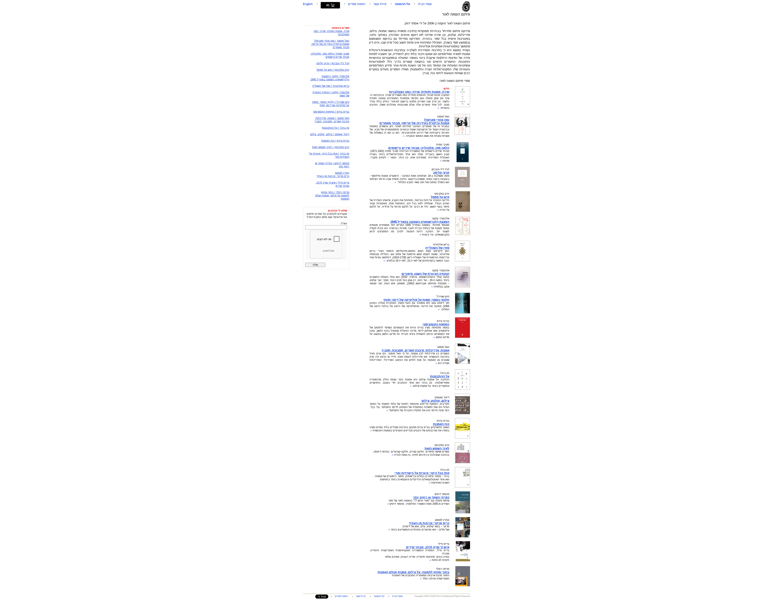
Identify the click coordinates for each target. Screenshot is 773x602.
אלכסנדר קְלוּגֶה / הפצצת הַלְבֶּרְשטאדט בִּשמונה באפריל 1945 (329, 78)
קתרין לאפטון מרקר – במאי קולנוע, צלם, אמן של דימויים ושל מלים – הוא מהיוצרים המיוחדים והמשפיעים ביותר (418, 524)
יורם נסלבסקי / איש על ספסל (332, 69)
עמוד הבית (425, 4)
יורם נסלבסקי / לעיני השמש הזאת (330, 147)
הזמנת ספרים (356, 4)
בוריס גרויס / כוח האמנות (335, 140)
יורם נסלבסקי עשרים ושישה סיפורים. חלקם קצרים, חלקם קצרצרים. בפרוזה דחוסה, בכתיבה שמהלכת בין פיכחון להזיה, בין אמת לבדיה (411, 450)
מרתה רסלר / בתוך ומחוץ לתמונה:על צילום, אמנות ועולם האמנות (332, 195)
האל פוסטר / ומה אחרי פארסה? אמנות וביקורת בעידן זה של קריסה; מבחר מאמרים (330, 44)
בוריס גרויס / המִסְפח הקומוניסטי (331, 111)
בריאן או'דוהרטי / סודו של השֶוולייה (330, 85)
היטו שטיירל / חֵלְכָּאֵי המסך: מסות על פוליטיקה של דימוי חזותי (330, 104)
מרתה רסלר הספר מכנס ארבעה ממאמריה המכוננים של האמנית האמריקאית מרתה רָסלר (413, 573)
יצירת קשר (380, 4)
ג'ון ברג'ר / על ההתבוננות (335, 127)
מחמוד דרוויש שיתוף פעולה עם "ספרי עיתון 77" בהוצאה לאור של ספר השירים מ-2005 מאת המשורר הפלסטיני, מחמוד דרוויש (418, 499)
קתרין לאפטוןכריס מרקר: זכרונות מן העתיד (333, 174)
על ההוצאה (402, 4)
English (308, 4)
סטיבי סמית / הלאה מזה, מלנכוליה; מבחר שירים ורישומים (329, 55)
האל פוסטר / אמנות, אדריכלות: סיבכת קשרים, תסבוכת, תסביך (331, 120)
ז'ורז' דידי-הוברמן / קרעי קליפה (332, 63)
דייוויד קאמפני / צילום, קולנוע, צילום (329, 134)
